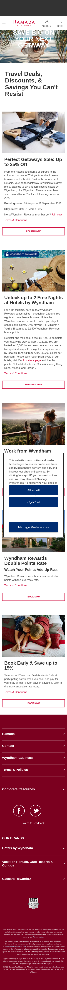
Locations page (32, 360)
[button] (33, 848)
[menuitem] (4, 23)
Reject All (33, 502)
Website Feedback (33, 823)
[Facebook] (19, 811)
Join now (56, 214)
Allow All (33, 490)
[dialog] (33, 495)
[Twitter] (35, 811)
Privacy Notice (38, 937)
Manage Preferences (33, 527)
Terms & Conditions (15, 220)
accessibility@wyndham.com (15, 947)
